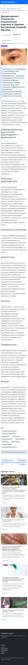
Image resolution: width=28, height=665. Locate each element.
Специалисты (4, 650)
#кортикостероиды (20, 439)
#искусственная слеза (7, 439)
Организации (4, 648)
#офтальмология (15, 441)
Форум (2, 653)
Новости (3, 652)
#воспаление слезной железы (9, 433)
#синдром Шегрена (6, 444)
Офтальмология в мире (14, 8)
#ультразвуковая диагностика (9, 447)
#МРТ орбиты (5, 441)
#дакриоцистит (16, 436)
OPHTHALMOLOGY (9, 2)
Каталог (3, 647)
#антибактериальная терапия (9, 431)
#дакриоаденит (6, 436)
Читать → (5, 503)
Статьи (3, 8)
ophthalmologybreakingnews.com (16, 452)
